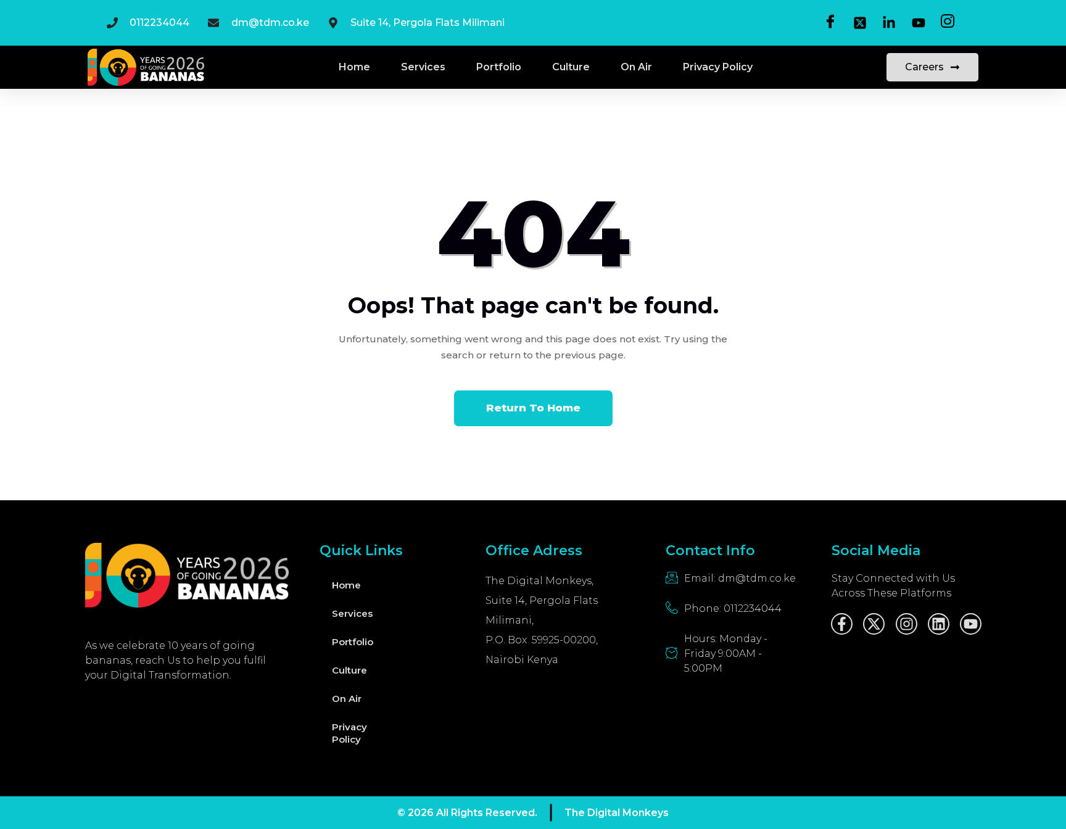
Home (354, 67)
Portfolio (498, 67)
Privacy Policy (718, 67)
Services (423, 67)
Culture (571, 67)
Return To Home (533, 408)
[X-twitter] (874, 624)
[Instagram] (906, 624)
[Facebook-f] (842, 624)
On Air (636, 67)
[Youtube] (970, 624)
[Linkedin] (938, 624)
